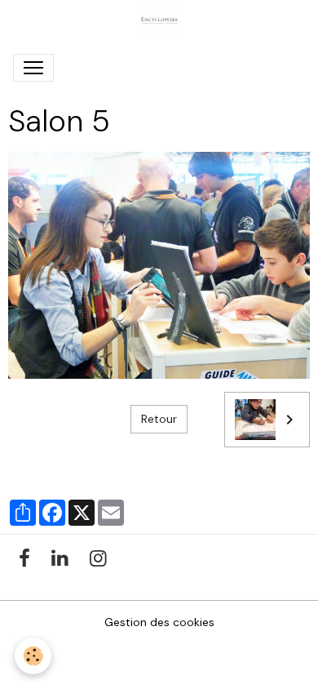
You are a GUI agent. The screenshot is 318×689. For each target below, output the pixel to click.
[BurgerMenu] (33, 68)
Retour (159, 418)
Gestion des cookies (159, 622)
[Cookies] (33, 656)
